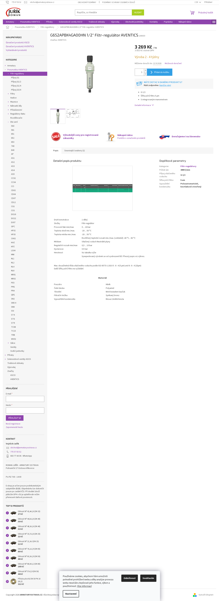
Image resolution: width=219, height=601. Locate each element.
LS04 (13, 250)
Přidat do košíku (161, 72)
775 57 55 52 (15, 451)
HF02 (13, 230)
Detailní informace (143, 105)
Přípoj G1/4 (16, 85)
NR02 (13, 278)
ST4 (13, 314)
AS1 (13, 158)
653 (12, 142)
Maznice (14, 101)
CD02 (13, 190)
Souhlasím (148, 578)
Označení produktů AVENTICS (20, 46)
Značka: (58, 40)
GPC (13, 226)
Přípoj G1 (15, 77)
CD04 (13, 194)
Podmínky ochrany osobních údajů (118, 2)
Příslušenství (16, 109)
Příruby (10, 355)
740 (12, 146)
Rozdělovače (16, 117)
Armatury (11, 65)
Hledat (138, 12)
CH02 (13, 238)
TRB (13, 335)
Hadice (13, 97)
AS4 (13, 170)
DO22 (13, 218)
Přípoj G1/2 (16, 81)
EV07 (13, 222)
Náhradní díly (16, 105)
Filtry (12, 93)
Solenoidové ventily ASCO (19, 359)
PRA (13, 290)
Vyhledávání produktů (16, 50)
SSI (12, 310)
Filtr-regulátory (17, 73)
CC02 (13, 178)
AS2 (13, 162)
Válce (12, 343)
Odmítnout (130, 578)
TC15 (13, 330)
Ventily (13, 347)
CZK (197, 2)
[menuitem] (10, 22)
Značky (10, 371)
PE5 (12, 282)
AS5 (13, 174)
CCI (12, 186)
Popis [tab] (55, 150)
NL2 (12, 262)
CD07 (13, 198)
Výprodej (11, 367)
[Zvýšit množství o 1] (145, 70)
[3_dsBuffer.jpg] (102, 169)
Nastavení (70, 593)
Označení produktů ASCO (17, 42)
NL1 (12, 258)
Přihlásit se (14, 418)
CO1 (13, 210)
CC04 (13, 182)
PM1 (13, 286)
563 (12, 126)
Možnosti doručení (173, 63)
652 (12, 138)
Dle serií (14, 121)
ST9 (13, 323)
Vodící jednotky (17, 351)
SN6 (13, 306)
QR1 (13, 294)
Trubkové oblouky (15, 363)
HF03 (13, 234)
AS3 (13, 166)
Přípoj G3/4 (16, 89)
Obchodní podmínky (87, 2)
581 (12, 130)
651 (12, 133)
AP (12, 154)
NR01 (13, 274)
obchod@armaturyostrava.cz (23, 447)
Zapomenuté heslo (14, 427)
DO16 (13, 214)
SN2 (13, 298)
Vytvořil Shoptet (206, 594)
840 (12, 150)
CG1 (13, 206)
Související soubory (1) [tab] (74, 150)
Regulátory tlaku (17, 113)
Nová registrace (13, 423)
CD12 (13, 202)
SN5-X (13, 302)
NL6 (12, 270)
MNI (12, 254)
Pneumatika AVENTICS (17, 69)
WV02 (13, 339)
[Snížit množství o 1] (145, 74)
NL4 (12, 266)
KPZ (13, 246)
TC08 (13, 327)
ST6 (13, 318)
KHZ (13, 242)
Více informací (84, 586)
